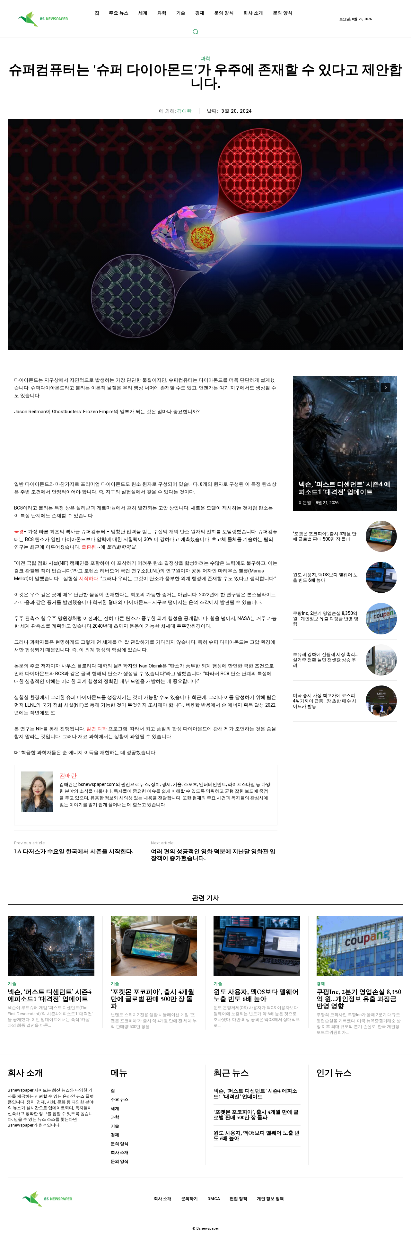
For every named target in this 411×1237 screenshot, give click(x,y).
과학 (206, 58)
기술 (12, 983)
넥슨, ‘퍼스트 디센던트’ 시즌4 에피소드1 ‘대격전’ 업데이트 (344, 488)
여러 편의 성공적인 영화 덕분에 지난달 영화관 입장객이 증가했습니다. (213, 855)
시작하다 (88, 578)
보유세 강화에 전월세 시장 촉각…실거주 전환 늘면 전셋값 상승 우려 (325, 660)
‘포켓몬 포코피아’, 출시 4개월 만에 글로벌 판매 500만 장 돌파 (324, 536)
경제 (321, 983)
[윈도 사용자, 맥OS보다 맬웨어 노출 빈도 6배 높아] (381, 577)
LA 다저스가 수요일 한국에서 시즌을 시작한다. (73, 851)
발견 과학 (96, 729)
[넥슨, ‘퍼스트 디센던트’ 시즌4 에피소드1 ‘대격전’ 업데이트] (345, 443)
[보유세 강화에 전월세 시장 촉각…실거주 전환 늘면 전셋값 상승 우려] (381, 659)
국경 (19, 532)
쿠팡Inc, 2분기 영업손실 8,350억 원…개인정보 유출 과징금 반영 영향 (325, 619)
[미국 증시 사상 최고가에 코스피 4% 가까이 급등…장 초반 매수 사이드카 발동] (381, 701)
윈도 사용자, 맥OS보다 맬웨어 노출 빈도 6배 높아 (256, 995)
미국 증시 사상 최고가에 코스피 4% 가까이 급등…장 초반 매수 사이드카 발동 (324, 701)
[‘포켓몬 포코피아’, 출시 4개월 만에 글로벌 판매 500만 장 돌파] (381, 536)
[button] (195, 31)
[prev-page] (374, 387)
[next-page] (385, 387)
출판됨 (89, 547)
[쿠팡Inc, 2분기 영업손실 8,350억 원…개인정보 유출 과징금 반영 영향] (381, 618)
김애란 (184, 111)
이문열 (305, 502)
